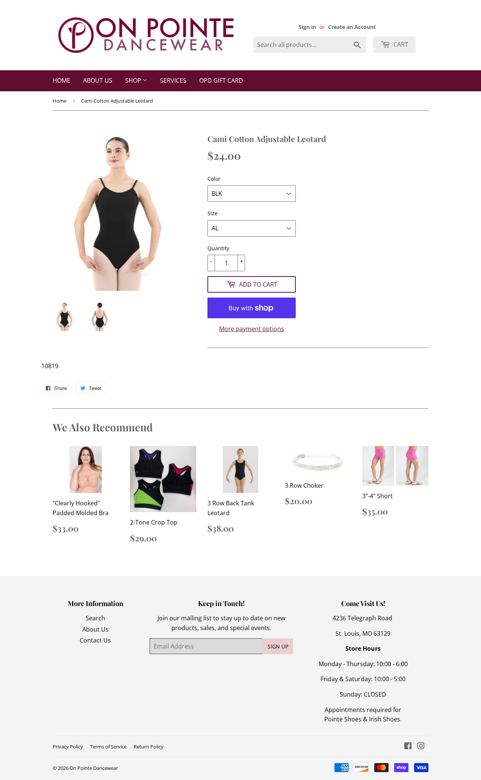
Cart (400, 44)
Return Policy (148, 746)
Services (173, 80)
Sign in (307, 26)
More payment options (251, 329)
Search (95, 618)
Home (61, 80)
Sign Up (278, 646)
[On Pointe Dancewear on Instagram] (421, 746)
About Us (97, 80)
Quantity (218, 248)
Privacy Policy (68, 746)
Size (212, 213)
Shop (134, 80)
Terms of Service (108, 746)
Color (214, 178)
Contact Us (95, 640)
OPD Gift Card (221, 80)
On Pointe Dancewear (94, 768)
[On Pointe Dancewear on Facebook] (408, 746)
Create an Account (352, 26)
